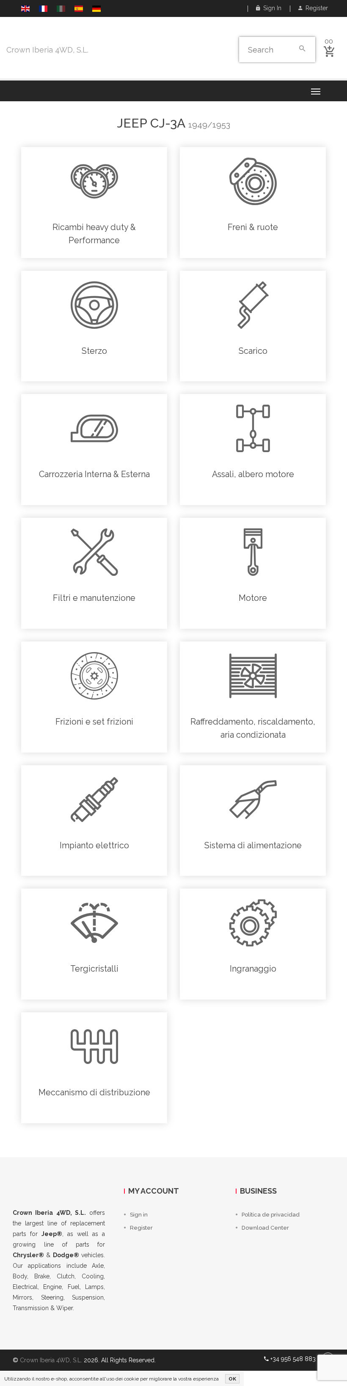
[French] (43, 9)
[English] (25, 9)
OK (232, 1379)
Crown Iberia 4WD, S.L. (47, 49)
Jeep (132, 123)
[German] (96, 9)
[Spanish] (78, 9)
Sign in (270, 8)
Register (315, 8)
